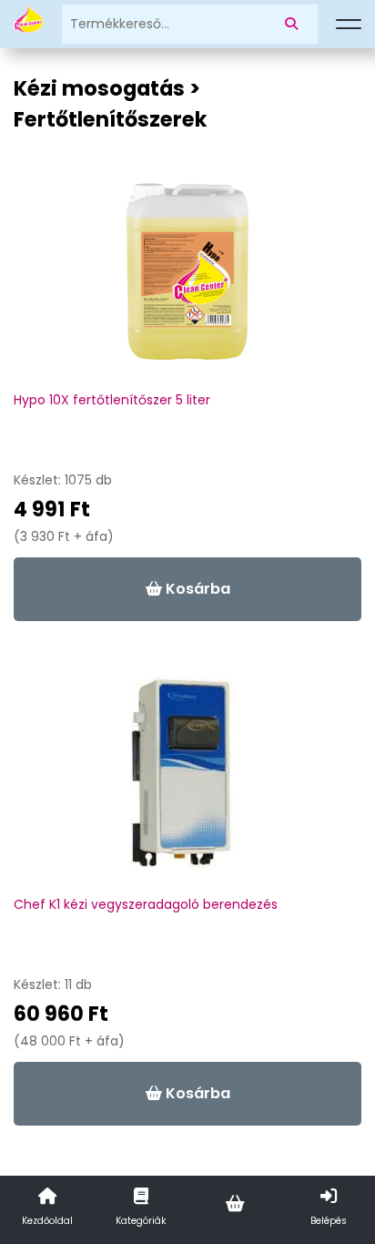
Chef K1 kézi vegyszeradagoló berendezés (146, 904)
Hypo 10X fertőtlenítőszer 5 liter (112, 400)
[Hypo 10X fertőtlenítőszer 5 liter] (187, 280)
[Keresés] (295, 24)
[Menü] (348, 25)
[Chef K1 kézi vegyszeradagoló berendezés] (187, 785)
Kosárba (196, 588)
